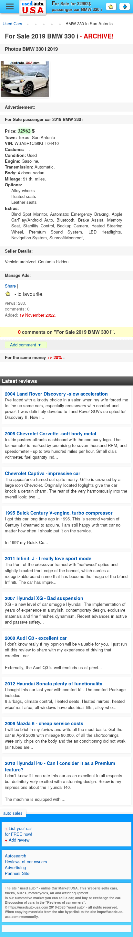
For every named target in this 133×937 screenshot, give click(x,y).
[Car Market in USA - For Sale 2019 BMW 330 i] (25, 80)
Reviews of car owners (26, 861)
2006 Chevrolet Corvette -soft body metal (50, 433)
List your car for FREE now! (18, 831)
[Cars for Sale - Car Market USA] (33, 14)
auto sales (13, 813)
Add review (17, 840)
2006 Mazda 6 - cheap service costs (44, 723)
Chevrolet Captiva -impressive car (42, 473)
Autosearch (15, 856)
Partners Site (17, 873)
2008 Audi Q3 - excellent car (36, 638)
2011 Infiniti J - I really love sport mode (48, 558)
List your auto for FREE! (129, 6)
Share (10, 286)
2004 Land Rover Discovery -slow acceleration (56, 393)
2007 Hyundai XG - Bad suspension (44, 598)
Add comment (26, 345)
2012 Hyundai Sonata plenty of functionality (53, 683)
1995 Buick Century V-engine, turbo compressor (59, 512)
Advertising (15, 867)
